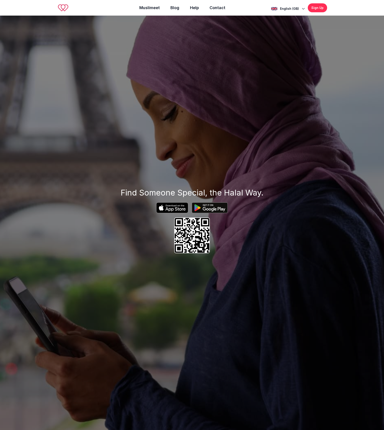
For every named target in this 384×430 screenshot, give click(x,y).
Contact (217, 7)
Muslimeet (149, 7)
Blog (174, 7)
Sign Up (317, 8)
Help (194, 7)
